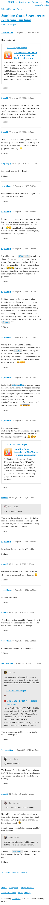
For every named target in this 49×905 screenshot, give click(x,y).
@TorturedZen (24, 256)
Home (4, 888)
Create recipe (24, 2)
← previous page (8, 872)
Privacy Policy (24, 892)
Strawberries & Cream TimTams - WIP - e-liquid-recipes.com (25, 55)
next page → (22, 872)
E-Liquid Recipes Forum (11, 9)
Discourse (16, 898)
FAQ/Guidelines (27, 888)
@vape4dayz (17, 851)
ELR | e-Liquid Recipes (17, 48)
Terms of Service (8, 892)
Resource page (38, 2)
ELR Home (13, 2)
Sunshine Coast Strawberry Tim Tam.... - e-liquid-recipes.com (26, 452)
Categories (13, 888)
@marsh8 (6, 322)
